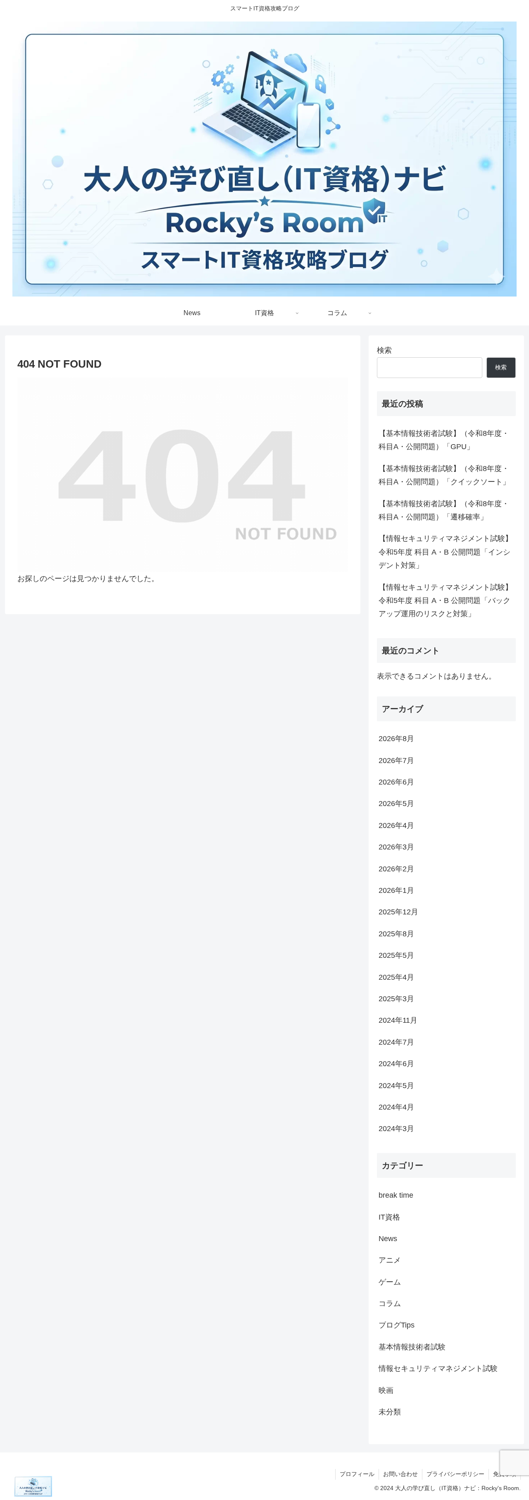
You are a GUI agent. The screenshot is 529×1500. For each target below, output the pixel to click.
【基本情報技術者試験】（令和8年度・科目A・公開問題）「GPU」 (444, 440)
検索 (384, 350)
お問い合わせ (400, 1474)
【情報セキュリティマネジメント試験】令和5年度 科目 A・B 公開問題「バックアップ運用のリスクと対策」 (445, 600)
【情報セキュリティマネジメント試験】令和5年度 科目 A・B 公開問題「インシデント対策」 (445, 551)
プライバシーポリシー (455, 1474)
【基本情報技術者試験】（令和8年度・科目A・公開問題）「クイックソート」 (444, 475)
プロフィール (357, 1474)
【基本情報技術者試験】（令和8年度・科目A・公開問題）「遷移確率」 (444, 510)
